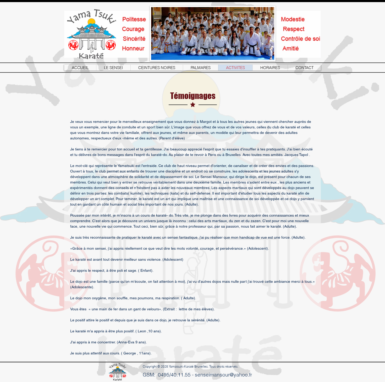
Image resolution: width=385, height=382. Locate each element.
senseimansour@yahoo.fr (223, 374)
